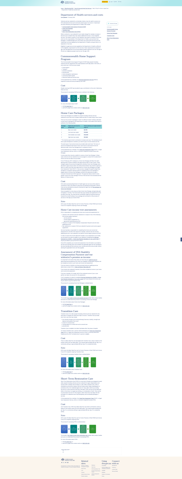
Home (62, 8)
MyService (93, 465)
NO (63, 452)
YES (63, 450)
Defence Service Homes (85, 474)
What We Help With (69, 8)
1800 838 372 (114, 465)
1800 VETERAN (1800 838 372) (83, 267)
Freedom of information (106, 474)
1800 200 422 (85, 107)
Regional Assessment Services (86, 79)
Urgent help (105, 1)
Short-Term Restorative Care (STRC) (71, 31)
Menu (120, 1)
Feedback (181, 239)
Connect (82, 472)
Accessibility (104, 465)
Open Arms (93, 467)
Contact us (114, 467)
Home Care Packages (112, 33)
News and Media (115, 471)
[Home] (68, 2)
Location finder (114, 469)
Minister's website (84, 476)
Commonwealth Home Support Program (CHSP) (74, 26)
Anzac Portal (83, 468)
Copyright (103, 470)
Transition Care (110, 35)
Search (116, 1)
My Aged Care (68, 106)
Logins (111, 1)
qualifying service (93, 259)
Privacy (103, 476)
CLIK (82, 470)
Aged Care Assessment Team (87, 149)
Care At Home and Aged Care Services (82, 8)
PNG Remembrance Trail (96, 468)
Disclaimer (103, 472)
